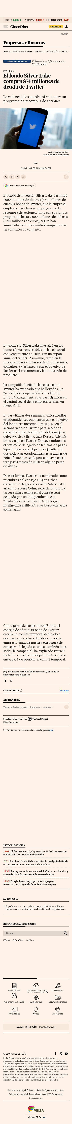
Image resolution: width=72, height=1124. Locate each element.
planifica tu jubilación (14, 1002)
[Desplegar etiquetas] (66, 707)
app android (57, 1014)
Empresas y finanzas (24, 43)
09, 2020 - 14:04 (40, 168)
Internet (47, 707)
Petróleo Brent (55, 20)
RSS (49, 1094)
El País (64, 34)
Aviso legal (21, 1090)
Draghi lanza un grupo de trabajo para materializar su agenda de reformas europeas (29, 883)
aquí (51, 730)
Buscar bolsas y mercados (19, 924)
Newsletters (57, 1094)
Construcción (51, 52)
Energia (38, 52)
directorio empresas (58, 1002)
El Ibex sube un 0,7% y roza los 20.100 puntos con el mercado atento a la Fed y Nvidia (35, 853)
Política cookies (34, 1090)
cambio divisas (36, 1002)
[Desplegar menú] (5, 27)
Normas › (64, 690)
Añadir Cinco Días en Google (21, 185)
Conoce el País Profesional (36, 1027)
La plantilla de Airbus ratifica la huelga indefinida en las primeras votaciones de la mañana (35, 863)
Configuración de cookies (52, 1090)
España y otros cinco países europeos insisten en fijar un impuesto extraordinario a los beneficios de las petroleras (35, 907)
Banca (7, 52)
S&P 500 (29, 20)
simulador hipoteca (36, 990)
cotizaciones (14, 1014)
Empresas (35, 707)
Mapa (44, 1094)
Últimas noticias (14, 845)
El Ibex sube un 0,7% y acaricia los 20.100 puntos (48, 62)
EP (36, 163)
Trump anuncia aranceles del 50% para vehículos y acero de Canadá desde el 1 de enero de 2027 (35, 873)
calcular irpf (14, 990)
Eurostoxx (18, 940)
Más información (10, 722)
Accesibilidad (35, 1094)
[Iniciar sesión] (66, 26)
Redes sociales (20, 707)
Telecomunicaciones (22, 52)
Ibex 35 (8, 20)
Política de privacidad (18, 1094)
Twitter (6, 707)
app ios (36, 1014)
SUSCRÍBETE (55, 27)
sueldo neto (57, 990)
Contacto (11, 1090)
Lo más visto (10, 899)
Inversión (8, 71)
